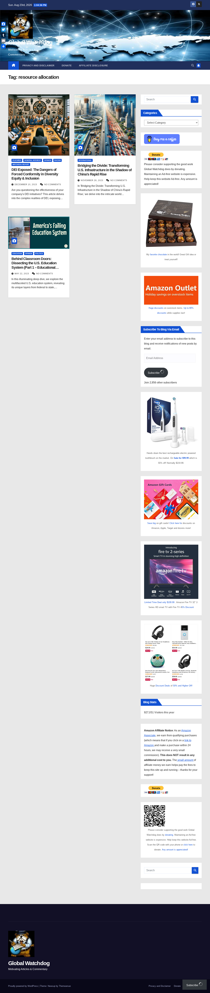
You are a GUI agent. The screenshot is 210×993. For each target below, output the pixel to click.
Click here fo (175, 523)
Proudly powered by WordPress (23, 986)
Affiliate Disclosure (93, 65)
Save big (151, 523)
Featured (16, 160)
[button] (192, 65)
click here (188, 844)
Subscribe (154, 372)
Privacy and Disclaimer (38, 65)
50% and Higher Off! (182, 685)
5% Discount (188, 607)
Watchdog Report (20, 164)
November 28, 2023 (92, 180)
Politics (39, 253)
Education (17, 253)
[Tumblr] (3, 35)
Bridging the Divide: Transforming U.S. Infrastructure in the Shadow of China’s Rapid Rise (104, 169)
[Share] (3, 46)
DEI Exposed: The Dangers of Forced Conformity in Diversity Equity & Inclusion (34, 174)
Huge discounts (156, 308)
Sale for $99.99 (181, 458)
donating (169, 835)
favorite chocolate (158, 254)
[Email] (3, 40)
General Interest (32, 160)
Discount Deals (163, 685)
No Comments (52, 184)
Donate (67, 65)
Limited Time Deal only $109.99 (159, 602)
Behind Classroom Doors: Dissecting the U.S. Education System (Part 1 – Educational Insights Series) (33, 265)
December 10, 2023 (26, 184)
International (85, 160)
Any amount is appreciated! (175, 849)
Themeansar (65, 986)
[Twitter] (3, 29)
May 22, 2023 (22, 273)
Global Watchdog (30, 42)
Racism (57, 160)
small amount (185, 760)
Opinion (47, 160)
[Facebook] (3, 24)
